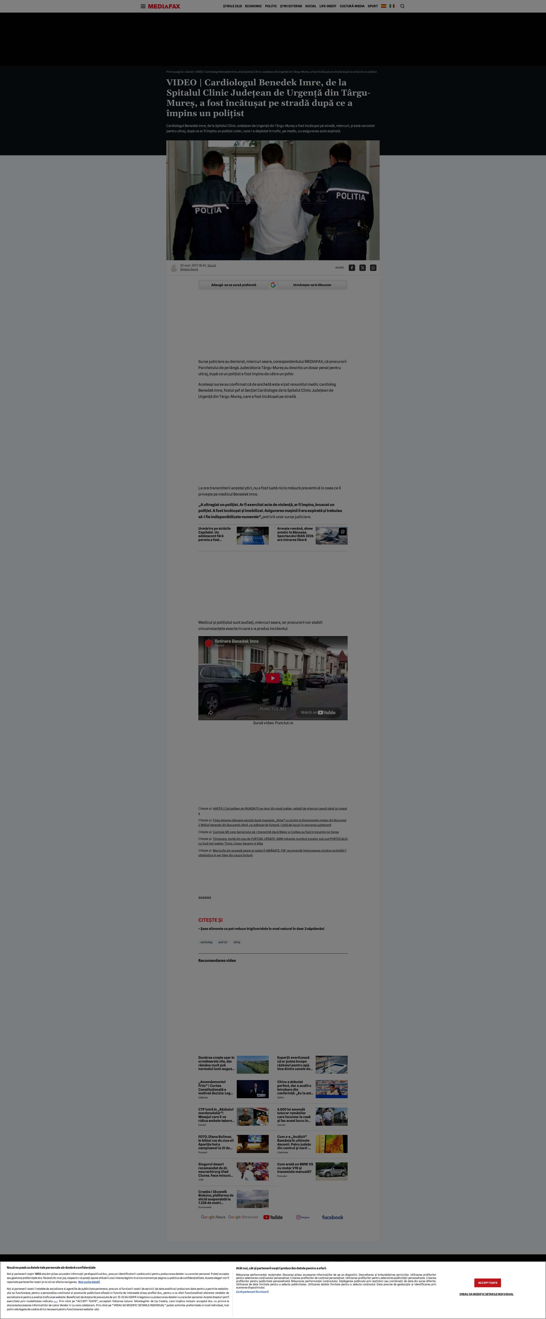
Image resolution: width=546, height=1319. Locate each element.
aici (55, 1301)
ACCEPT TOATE (487, 1282)
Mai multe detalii (89, 1282)
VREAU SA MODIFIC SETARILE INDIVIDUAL (486, 1294)
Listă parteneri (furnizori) (252, 1291)
